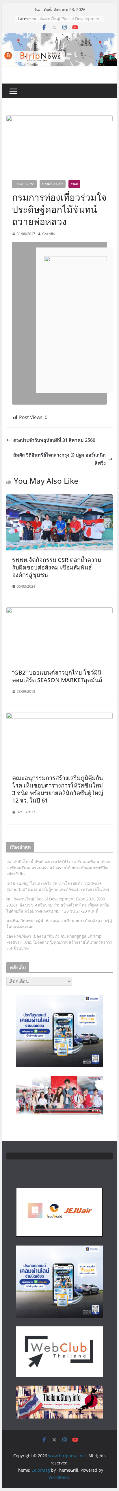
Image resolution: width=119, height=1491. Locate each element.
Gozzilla (48, 233)
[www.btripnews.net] (59, 37)
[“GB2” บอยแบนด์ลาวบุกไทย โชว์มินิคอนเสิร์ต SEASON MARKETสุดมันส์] (59, 611)
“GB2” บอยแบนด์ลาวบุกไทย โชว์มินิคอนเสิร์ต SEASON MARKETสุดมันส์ (57, 676)
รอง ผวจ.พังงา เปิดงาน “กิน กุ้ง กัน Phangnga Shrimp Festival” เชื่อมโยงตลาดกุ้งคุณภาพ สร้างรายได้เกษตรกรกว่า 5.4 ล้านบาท (59, 942)
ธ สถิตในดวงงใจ (52, 184)
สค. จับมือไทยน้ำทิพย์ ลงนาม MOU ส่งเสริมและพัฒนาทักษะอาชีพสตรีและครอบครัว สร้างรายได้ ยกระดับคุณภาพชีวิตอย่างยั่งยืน (58, 867)
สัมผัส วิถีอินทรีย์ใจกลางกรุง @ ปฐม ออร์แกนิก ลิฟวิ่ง (59, 459)
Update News (24, 184)
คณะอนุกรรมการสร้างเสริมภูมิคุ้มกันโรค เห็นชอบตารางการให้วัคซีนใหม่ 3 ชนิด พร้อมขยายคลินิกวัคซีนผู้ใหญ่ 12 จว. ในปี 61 (57, 789)
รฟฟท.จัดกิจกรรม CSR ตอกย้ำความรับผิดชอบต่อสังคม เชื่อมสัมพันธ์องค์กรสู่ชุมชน (56, 567)
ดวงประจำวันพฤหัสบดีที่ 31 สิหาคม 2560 (54, 440)
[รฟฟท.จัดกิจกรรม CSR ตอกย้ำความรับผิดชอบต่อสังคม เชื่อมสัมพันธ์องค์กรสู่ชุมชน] (59, 498)
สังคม (74, 184)
